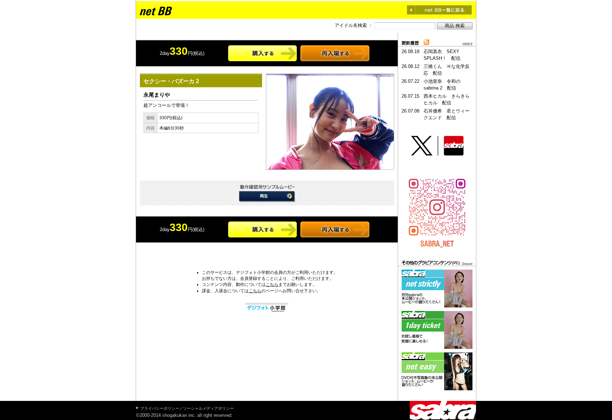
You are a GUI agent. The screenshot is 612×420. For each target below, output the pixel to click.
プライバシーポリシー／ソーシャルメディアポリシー (187, 408)
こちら (272, 284)
